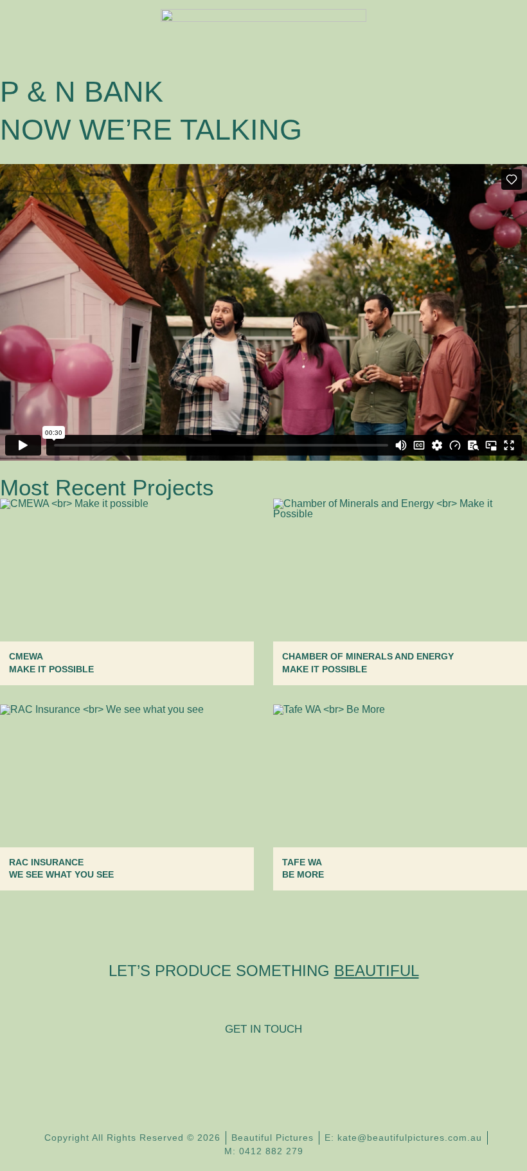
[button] (491, 29)
